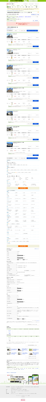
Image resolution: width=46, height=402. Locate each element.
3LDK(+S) (9, 179)
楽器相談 (9, 221)
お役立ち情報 (7, 393)
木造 (24, 192)
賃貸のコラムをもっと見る (32, 356)
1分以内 (12, 172)
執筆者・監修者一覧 (32, 393)
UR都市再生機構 (25, 233)
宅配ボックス (17, 213)
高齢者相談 (25, 221)
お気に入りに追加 (23, 30)
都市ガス (25, 214)
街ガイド (26, 393)
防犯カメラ (25, 198)
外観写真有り (17, 238)
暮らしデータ (23, 393)
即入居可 (17, 220)
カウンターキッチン (18, 204)
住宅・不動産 (36, 368)
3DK (32, 178)
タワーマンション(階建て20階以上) (10, 227)
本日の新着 (14, 241)
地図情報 (35, 393)
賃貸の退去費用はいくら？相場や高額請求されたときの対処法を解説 (36, 350)
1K (14, 177)
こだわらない (9, 241)
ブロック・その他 (34, 192)
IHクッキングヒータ (26, 204)
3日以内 (21, 241)
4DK (20, 179)
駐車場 (23, 389)
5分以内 (16, 172)
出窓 (8, 214)
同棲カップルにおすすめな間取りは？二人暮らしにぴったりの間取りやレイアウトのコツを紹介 (36, 353)
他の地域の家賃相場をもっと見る (33, 345)
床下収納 (33, 207)
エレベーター (9, 213)
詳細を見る (36, 46)
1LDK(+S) (27, 177)
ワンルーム (9, 177)
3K (26, 178)
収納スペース (25, 207)
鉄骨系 (16, 192)
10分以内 (22, 172)
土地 (24, 368)
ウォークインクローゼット (11, 207)
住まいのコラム (28, 393)
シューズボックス (18, 207)
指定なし (9, 172)
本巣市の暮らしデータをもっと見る (32, 324)
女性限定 (33, 220)
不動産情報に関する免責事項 (13, 372)
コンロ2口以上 (9, 205)
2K (32, 177)
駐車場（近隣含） (18, 184)
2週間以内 (28, 241)
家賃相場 (25, 389)
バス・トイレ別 (9, 184)
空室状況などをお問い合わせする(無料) (32, 30)
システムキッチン (10, 204)
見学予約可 (9, 243)
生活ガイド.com (37, 320)
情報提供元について (8, 372)
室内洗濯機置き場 (34, 184)
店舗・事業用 (13, 389)
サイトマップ (26, 395)
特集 (11, 393)
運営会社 (29, 395)
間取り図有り (9, 238)
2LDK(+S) (21, 178)
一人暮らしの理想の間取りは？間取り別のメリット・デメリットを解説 (14, 353)
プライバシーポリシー (18, 395)
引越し (13, 393)
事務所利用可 (17, 221)
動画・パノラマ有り (26, 238)
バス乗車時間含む (10, 173)
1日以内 (17, 241)
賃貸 (11, 389)
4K (14, 179)
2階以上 (25, 184)
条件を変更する (11, 20)
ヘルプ (21, 395)
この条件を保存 (36, 20)
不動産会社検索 (20, 393)
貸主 (8, 233)
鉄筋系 (8, 192)
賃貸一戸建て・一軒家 (17, 389)
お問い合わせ (23, 395)
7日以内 (24, 241)
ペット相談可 (9, 220)
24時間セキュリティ (34, 198)
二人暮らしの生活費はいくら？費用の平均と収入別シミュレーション (25, 353)
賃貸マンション (21, 389)
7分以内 (19, 172)
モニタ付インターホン (18, 198)
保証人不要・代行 (34, 221)
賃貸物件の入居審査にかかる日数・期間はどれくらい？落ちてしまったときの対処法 (25, 350)
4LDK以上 (27, 179)
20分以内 (30, 172)
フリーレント (17, 233)
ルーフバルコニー (34, 213)
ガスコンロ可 (33, 204)
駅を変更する (13, 17)
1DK (20, 177)
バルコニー (25, 213)
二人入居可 (25, 220)
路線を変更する (9, 17)
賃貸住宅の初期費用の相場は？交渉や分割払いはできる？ (14, 350)
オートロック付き (10, 198)
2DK (14, 178)
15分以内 (26, 172)
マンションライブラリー (16, 393)
